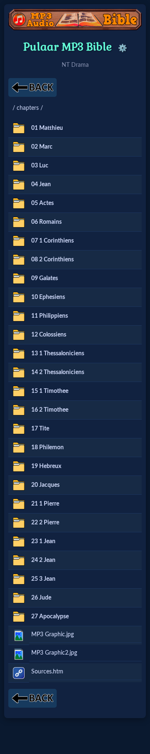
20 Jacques (45, 485)
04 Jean (41, 184)
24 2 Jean (43, 560)
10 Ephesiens (48, 297)
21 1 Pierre (45, 504)
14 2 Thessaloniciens (57, 372)
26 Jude (41, 598)
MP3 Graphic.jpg (52, 634)
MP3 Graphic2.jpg (54, 653)
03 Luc (39, 165)
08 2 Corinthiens (52, 259)
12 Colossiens (48, 334)
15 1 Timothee (49, 391)
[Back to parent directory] (32, 87)
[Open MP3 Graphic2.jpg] (19, 654)
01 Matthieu (47, 128)
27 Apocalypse (50, 616)
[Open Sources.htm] (19, 673)
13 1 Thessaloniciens (57, 353)
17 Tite (40, 428)
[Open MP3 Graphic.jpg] (19, 635)
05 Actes (42, 203)
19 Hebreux (46, 466)
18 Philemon (47, 447)
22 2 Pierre (45, 522)
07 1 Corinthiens (52, 241)
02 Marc (41, 147)
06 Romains (46, 222)
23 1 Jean (43, 541)
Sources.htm (47, 671)
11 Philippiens (49, 316)
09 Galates (44, 278)
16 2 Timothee (49, 410)
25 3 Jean (43, 579)
